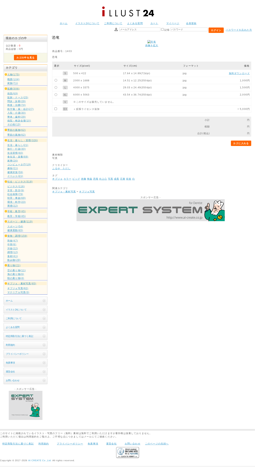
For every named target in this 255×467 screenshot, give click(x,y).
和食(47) (12, 240)
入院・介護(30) (16, 112)
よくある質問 (135, 23)
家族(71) (12, 83)
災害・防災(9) (15, 190)
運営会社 (10, 371)
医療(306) (13, 88)
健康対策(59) (15, 172)
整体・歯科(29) (16, 116)
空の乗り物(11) (16, 270)
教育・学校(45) (16, 216)
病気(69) (12, 93)
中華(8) (11, 244)
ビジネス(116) (16, 186)
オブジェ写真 (87, 191)
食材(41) (12, 256)
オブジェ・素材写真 (64, 191)
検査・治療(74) (16, 105)
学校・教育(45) (16, 211)
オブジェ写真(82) (17, 288)
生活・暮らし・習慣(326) (22, 140)
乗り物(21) (14, 265)
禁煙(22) (12, 205)
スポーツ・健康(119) (20, 221)
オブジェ (57, 178)
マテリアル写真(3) (18, 292)
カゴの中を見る (25, 57)
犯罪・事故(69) (16, 198)
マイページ (172, 23)
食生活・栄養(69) (17, 156)
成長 (116, 178)
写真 (110, 178)
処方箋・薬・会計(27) (20, 109)
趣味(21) (12, 168)
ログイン (216, 30)
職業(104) (13, 79)
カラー (67, 178)
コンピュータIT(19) (19, 164)
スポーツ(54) (15, 226)
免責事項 (10, 362)
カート (154, 23)
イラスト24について (87, 23)
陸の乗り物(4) (15, 278)
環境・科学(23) (16, 202)
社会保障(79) (15, 194)
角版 (89, 178)
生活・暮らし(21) (17, 145)
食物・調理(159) (17, 235)
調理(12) (12, 252)
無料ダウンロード (239, 73)
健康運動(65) (15, 230)
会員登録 (191, 23)
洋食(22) (12, 248)
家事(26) (12, 160)
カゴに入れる (241, 143)
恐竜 (95, 178)
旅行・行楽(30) (16, 149)
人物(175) (13, 74)
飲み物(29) (14, 260)
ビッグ (76, 178)
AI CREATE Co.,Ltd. (40, 460)
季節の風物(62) (16, 130)
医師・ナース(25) (17, 97)
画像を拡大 (151, 45)
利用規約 (10, 345)
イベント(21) (15, 176)
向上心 (103, 178)
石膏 (122, 178)
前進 (128, 178)
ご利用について (113, 23)
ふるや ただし (61, 168)
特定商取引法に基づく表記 (19, 336)
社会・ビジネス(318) (20, 181)
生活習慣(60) (15, 153)
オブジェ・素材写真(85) (21, 283)
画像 (83, 178)
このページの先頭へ (157, 443)
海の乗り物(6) (15, 274)
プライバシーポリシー (17, 354)
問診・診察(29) (16, 101)
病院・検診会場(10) (19, 120)
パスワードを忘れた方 (239, 30)
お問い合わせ (13, 380)
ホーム (64, 23)
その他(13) (14, 124)
